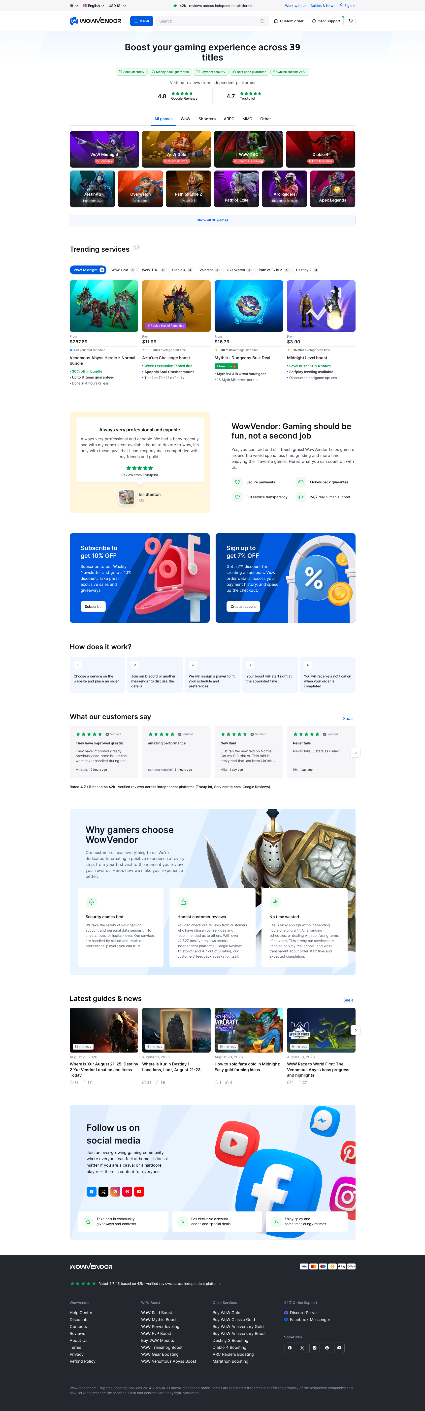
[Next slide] (355, 753)
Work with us (295, 5)
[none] (94, 5)
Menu (144, 21)
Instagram (115, 1192)
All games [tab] (163, 118)
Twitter (103, 1192)
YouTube (139, 1192)
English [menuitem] (94, 5)
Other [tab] (265, 118)
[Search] (262, 21)
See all (349, 718)
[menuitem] (91, 5)
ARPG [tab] (229, 118)
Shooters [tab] (207, 118)
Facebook (92, 1192)
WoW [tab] (186, 118)
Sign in (349, 5)
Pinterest (127, 1192)
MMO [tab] (247, 118)
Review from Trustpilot (139, 475)
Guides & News (322, 5)
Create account (243, 606)
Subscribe (93, 606)
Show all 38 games (213, 220)
